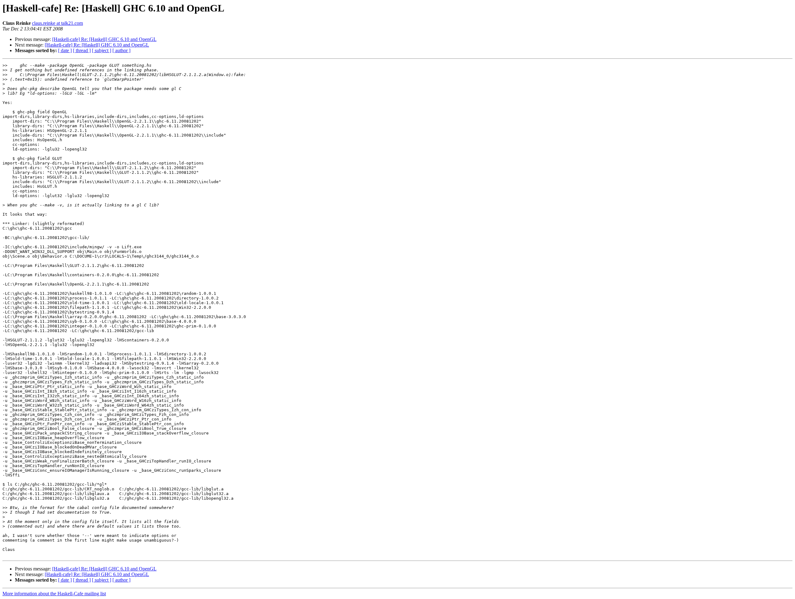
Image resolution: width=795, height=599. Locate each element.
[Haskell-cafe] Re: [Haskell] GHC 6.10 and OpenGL (104, 39)
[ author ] (121, 50)
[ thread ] (82, 50)
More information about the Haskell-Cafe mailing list (54, 593)
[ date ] (65, 50)
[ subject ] (101, 50)
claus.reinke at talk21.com (57, 23)
